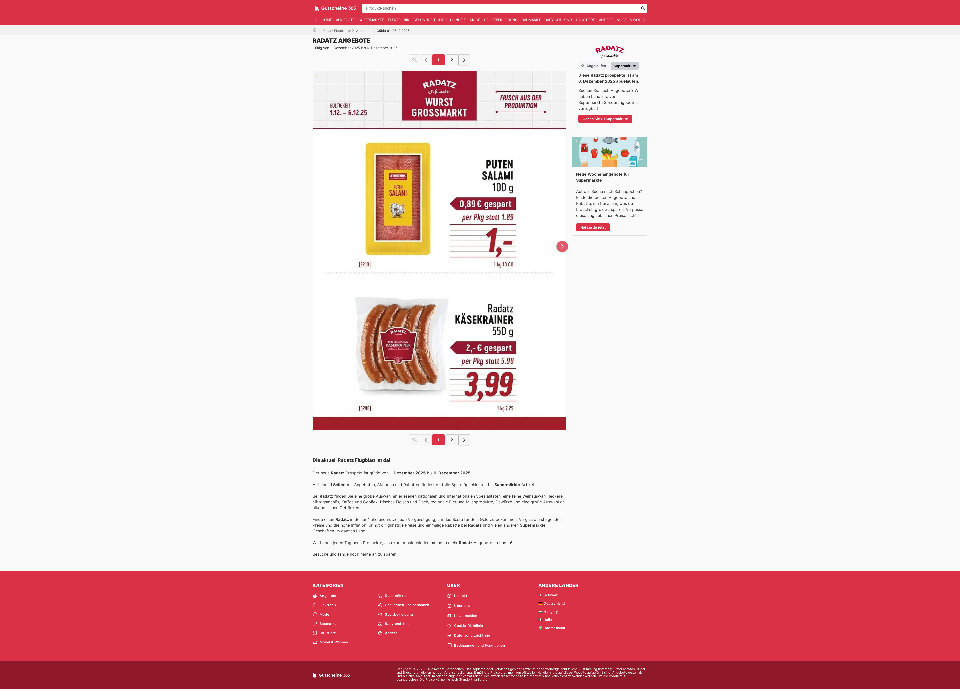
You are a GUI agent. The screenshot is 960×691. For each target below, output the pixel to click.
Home (327, 20)
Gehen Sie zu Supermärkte (605, 119)
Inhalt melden (465, 616)
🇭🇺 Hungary (548, 612)
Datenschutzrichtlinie (472, 635)
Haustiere (585, 20)
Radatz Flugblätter (337, 31)
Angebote (345, 20)
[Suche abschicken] (643, 8)
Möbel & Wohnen (633, 20)
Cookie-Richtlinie (468, 626)
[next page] (464, 59)
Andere (606, 20)
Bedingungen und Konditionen (479, 645)
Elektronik (399, 20)
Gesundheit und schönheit (440, 20)
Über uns (462, 606)
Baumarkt (531, 20)
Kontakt (460, 596)
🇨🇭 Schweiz (548, 595)
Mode (475, 20)
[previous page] (426, 59)
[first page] (414, 59)
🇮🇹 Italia (545, 620)
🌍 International (551, 628)
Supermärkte (371, 20)
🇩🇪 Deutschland (551, 603)
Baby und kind (558, 20)
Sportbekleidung (501, 20)
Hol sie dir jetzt (593, 227)
